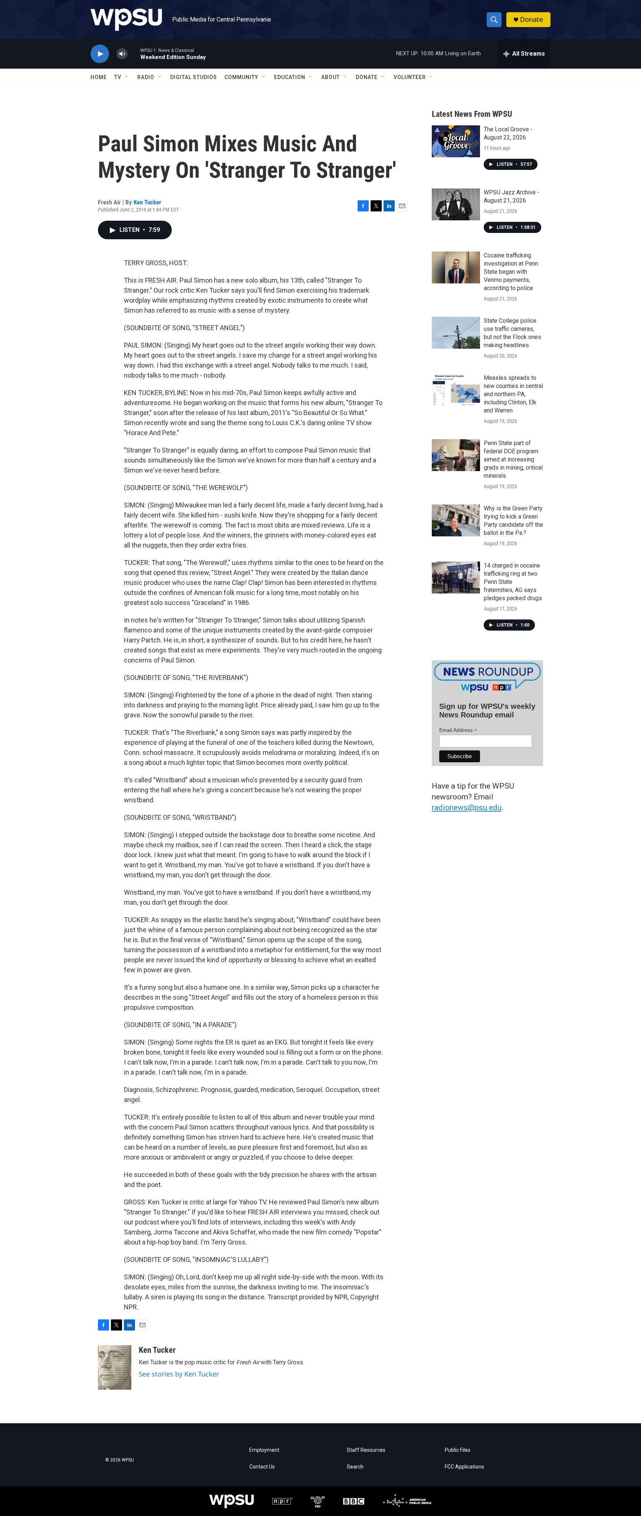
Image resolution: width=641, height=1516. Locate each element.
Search (355, 1467)
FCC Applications (464, 1467)
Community (241, 77)
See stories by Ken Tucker (179, 1373)
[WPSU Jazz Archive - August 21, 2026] (456, 204)
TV (117, 77)
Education (289, 77)
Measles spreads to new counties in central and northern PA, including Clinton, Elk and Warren (513, 394)
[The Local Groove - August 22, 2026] (456, 141)
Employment (264, 1450)
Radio (145, 77)
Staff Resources (366, 1450)
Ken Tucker (147, 202)
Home (99, 77)
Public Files (457, 1450)
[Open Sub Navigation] (127, 77)
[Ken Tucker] (114, 1367)
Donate (531, 19)
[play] (100, 54)
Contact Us (262, 1467)
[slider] (134, 53)
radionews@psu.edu (467, 807)
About (330, 77)
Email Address (458, 730)
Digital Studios (193, 77)
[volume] (122, 54)
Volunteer (410, 77)
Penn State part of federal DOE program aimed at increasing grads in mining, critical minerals (513, 459)
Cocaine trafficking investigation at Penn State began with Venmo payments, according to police (511, 272)
